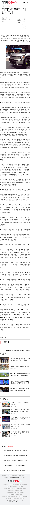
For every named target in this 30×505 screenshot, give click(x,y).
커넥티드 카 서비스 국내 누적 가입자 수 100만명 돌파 (20, 433)
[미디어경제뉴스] (9, 2)
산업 (3, 6)
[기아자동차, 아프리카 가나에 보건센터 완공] (6, 404)
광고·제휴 (5, 477)
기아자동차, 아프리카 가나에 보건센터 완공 (20, 403)
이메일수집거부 (22, 475)
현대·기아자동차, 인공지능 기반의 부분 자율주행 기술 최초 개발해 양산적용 (20, 411)
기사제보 (23, 477)
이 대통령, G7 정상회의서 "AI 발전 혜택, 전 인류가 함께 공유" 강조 (19, 389)
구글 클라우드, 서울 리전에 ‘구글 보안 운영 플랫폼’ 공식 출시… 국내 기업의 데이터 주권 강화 (20, 360)
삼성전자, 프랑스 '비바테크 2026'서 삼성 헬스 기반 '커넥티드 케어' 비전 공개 (19, 382)
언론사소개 (4, 475)
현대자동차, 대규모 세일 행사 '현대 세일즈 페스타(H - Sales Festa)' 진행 (20, 418)
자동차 (8, 6)
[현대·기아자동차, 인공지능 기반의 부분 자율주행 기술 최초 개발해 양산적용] (6, 411)
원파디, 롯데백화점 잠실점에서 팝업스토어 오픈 (20, 367)
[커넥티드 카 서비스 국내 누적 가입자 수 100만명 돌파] (6, 434)
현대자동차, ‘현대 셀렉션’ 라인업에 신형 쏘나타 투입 (20, 425)
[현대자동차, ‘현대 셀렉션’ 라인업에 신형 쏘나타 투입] (6, 426)
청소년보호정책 (13, 475)
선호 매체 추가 (19, 19)
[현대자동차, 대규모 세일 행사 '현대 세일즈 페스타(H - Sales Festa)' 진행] (6, 419)
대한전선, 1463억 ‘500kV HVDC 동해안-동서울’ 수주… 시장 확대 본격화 (20, 374)
